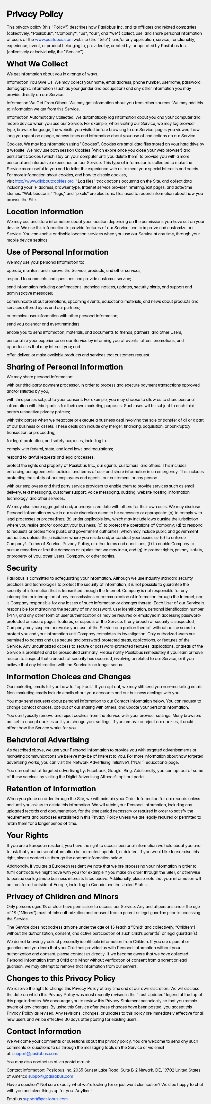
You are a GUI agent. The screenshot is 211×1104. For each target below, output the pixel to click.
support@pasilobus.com (34, 1053)
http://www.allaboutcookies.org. (45, 181)
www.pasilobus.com (54, 39)
